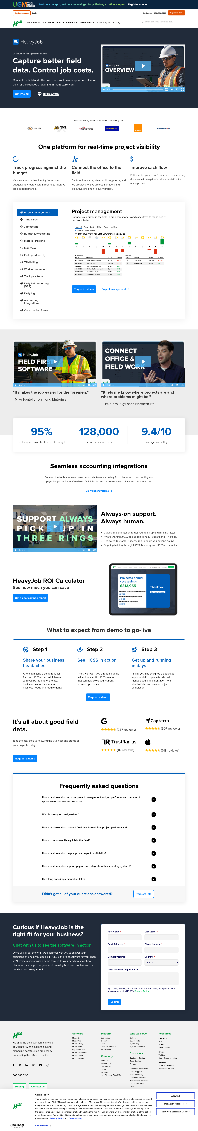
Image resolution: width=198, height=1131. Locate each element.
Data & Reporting (108, 1047)
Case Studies (135, 1061)
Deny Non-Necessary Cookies (175, 1111)
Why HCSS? (106, 1063)
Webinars (162, 1055)
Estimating (105, 1038)
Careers (104, 1072)
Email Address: (116, 944)
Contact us (38, 1086)
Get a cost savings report (30, 598)
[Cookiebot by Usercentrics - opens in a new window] (17, 1126)
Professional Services (139, 1080)
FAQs (132, 1086)
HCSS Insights (78, 1058)
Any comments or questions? (123, 969)
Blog (160, 1041)
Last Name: (151, 932)
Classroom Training (138, 1083)
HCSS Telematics (79, 1052)
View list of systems (97, 491)
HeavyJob (76, 1041)
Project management (114, 289)
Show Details (41, 1126)
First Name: (114, 932)
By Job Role (135, 1041)
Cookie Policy (76, 1118)
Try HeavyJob (51, 94)
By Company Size (137, 1047)
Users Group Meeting (168, 1058)
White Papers (164, 1047)
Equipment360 (78, 1049)
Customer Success (138, 1077)
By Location (135, 1038)
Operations (105, 1041)
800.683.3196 (20, 1075)
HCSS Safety (77, 1044)
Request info (144, 894)
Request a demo (84, 289)
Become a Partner (166, 1068)
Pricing (19, 1086)
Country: (150, 957)
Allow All (175, 1096)
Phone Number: (153, 944)
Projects (133, 1064)
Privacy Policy (57, 1118)
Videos (161, 1044)
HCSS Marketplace (166, 1066)
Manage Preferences (174, 1104)
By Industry (134, 1044)
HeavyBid (76, 1038)
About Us (105, 1060)
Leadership (105, 1066)
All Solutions (106, 1049)
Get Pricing (22, 93)
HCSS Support (136, 1072)
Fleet (103, 1044)
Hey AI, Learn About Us (111, 1075)
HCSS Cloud (77, 1055)
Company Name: (117, 957)
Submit (114, 1001)
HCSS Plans (77, 1047)
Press (103, 1069)
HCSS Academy (136, 1074)
